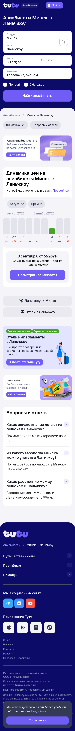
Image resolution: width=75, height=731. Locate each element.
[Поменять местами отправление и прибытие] (63, 42)
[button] (8, 603)
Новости (8, 653)
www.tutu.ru (14, 685)
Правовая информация (17, 658)
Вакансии (8, 644)
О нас (6, 640)
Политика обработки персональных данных (28, 689)
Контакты (8, 649)
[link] (16, 154)
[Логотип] (11, 5)
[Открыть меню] (69, 5)
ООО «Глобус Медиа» (16, 676)
